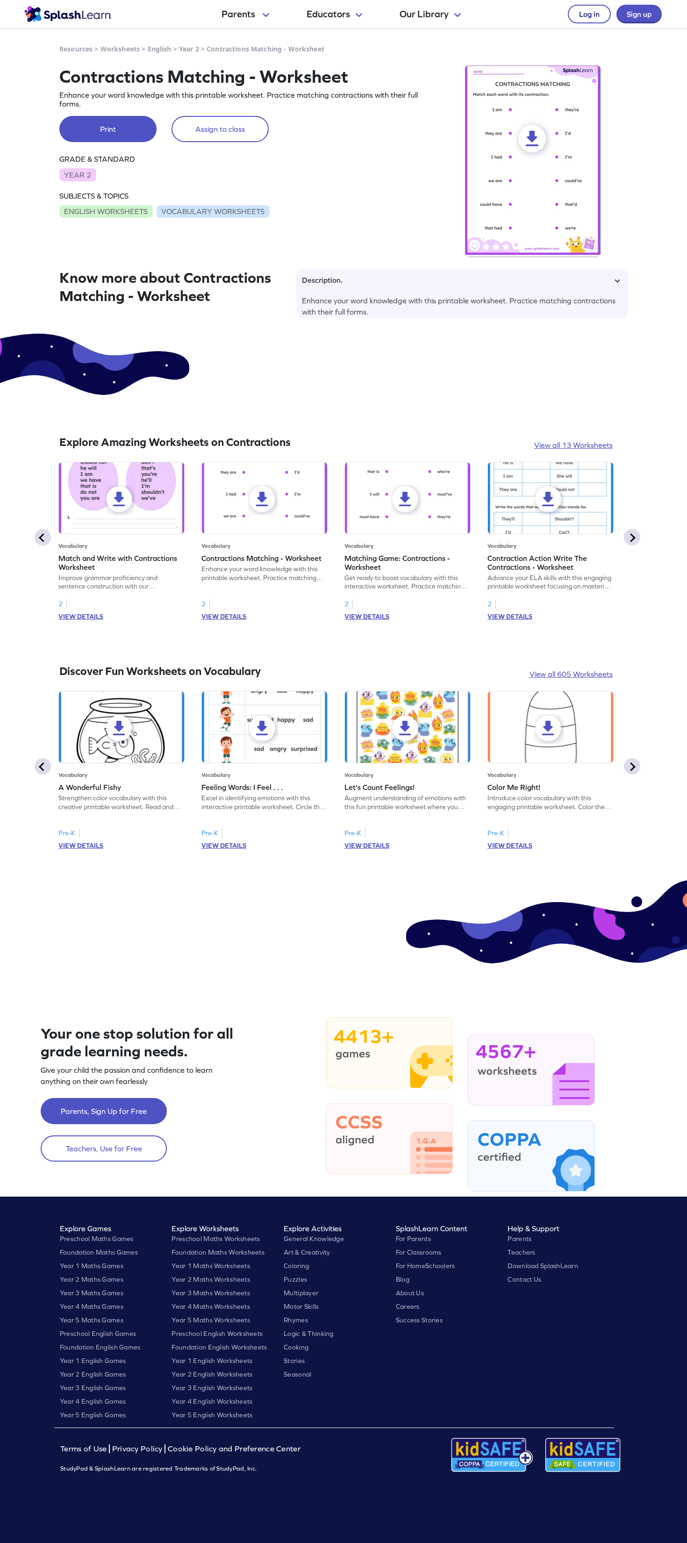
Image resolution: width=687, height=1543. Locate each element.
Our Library (424, 14)
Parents (239, 14)
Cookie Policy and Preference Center (234, 1448)
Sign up (639, 14)
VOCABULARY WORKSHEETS (213, 211)
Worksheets (120, 48)
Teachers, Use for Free (104, 1148)
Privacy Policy (137, 1448)
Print (108, 129)
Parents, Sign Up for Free (104, 1111)
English (160, 48)
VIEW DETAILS (80, 616)
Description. (322, 280)
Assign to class (220, 129)
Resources (76, 48)
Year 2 (189, 48)
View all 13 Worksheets (573, 445)
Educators (328, 14)
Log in (589, 14)
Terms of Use (84, 1448)
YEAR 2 (77, 175)
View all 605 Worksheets (571, 674)
